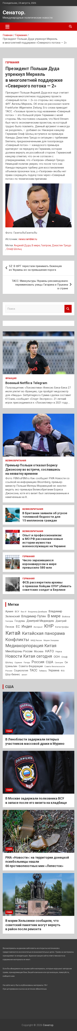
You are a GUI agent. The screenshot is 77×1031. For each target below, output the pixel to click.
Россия (38, 662)
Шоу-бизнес (12, 674)
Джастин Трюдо (61, 245)
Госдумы (20, 620)
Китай (12, 633)
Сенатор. (14, 12)
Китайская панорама (43, 633)
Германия (12, 62)
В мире (36, 245)
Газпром (46, 245)
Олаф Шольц (14, 249)
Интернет (38, 627)
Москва (38, 651)
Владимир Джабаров (37, 612)
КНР (49, 626)
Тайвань (43, 670)
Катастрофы (62, 627)
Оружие (18, 662)
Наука (59, 651)
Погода (27, 662)
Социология (21, 670)
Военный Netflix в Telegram (26, 383)
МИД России (36, 640)
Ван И (23, 612)
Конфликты (17, 639)
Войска (66, 616)
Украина (53, 670)
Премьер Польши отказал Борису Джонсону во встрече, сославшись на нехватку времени (32, 469)
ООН (57, 656)
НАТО (49, 651)
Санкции (59, 662)
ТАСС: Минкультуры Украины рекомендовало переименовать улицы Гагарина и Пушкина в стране (40, 284)
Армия (9, 611)
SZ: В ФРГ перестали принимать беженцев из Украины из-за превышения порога (35, 267)
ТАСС (33, 670)
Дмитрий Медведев (40, 620)
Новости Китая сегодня (28, 656)
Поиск (68, 309)
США (49, 662)
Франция (10, 378)
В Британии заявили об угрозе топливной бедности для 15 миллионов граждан (44, 516)
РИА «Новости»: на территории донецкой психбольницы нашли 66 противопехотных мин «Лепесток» (37, 862)
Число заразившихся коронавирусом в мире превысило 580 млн (39, 563)
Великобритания (15, 460)
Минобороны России (18, 651)
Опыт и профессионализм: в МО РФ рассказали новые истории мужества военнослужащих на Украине (44, 540)
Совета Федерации (31, 666)
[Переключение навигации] (7, 26)
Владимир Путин (33, 616)
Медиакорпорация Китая (30, 645)
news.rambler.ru (28, 239)
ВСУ (17, 611)
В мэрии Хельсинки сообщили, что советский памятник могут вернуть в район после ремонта (32, 925)
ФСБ (62, 671)
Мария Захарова (51, 640)
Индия (26, 626)
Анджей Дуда (22, 245)
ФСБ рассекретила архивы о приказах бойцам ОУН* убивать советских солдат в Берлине (46, 586)
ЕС (18, 626)
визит (24, 675)
